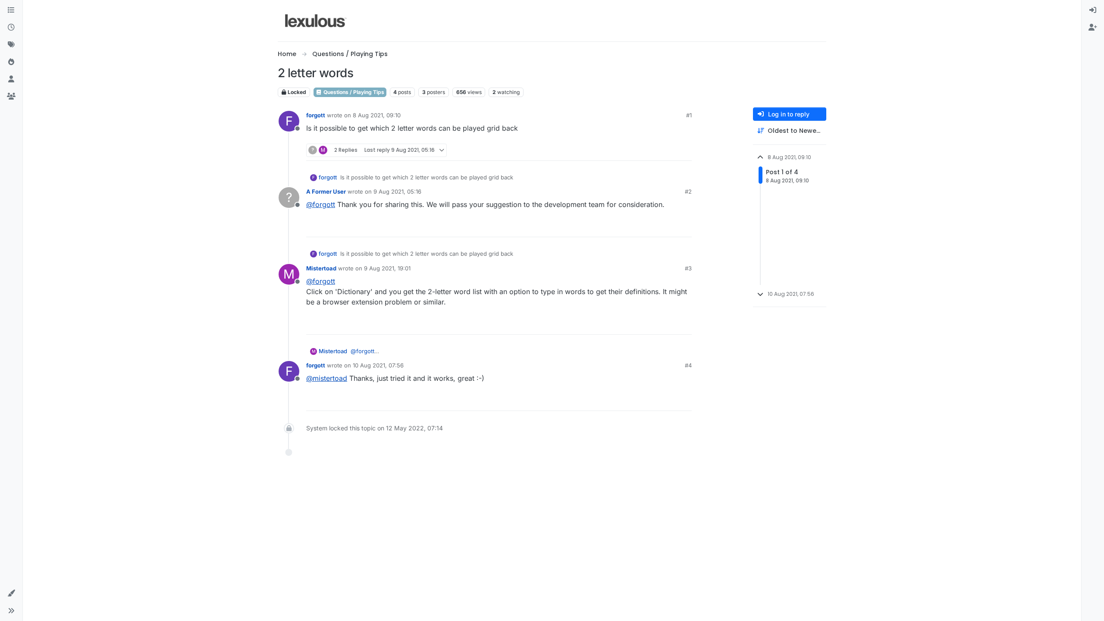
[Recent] (11, 27)
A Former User (326, 191)
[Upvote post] (652, 150)
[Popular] (11, 62)
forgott (315, 115)
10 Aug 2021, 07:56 (378, 365)
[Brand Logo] (316, 20)
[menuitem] (1093, 10)
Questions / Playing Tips (353, 92)
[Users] (11, 79)
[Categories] (11, 10)
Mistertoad (321, 268)
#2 (688, 191)
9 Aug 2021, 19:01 (387, 268)
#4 (688, 365)
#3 (688, 268)
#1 (689, 115)
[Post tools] (684, 150)
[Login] (1093, 10)
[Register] (1093, 27)
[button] (11, 593)
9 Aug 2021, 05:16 (397, 191)
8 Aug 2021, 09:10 (377, 115)
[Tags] (11, 45)
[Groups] (11, 97)
